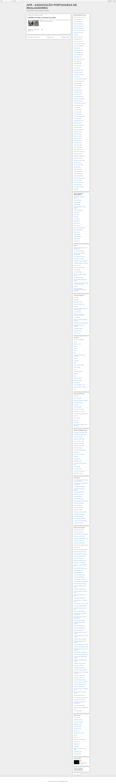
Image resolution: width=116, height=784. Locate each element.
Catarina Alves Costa (78, 30)
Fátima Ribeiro (77, 39)
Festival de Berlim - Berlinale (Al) (81, 534)
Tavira (75, 375)
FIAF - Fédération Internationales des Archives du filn (81, 480)
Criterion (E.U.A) (77, 728)
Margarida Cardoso (78, 125)
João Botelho (76, 63)
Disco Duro (76, 415)
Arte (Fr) (76, 735)
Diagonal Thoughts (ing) (79, 443)
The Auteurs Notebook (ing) (80, 450)
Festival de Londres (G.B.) (79, 675)
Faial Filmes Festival (78, 328)
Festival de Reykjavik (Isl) (79, 577)
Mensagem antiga (65, 37)
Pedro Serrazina (77, 149)
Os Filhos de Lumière (78, 277)
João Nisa (76, 76)
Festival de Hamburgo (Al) (79, 625)
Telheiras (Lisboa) (77, 378)
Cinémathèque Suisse (78, 507)
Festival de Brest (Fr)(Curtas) (80, 639)
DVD (75, 34)
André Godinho (77, 19)
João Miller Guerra (78, 74)
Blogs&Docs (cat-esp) (78, 473)
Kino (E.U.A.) (76, 730)
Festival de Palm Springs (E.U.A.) (81, 697)
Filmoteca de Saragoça (79, 503)
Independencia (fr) (78, 461)
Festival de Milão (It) (78, 572)
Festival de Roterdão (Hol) (79, 542)
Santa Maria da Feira (78, 371)
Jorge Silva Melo (77, 96)
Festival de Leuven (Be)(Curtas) (81, 654)
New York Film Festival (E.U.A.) (80, 568)
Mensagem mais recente (33, 37)
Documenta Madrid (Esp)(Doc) (80, 605)
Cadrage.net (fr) (77, 458)
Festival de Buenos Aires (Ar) (80, 553)
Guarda (75, 358)
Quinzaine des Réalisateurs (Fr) (80, 538)
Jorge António (77, 92)
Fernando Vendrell (78, 45)
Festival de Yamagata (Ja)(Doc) (80, 549)
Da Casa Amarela (77, 406)
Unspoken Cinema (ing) (79, 445)
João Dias (76, 67)
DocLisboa (76, 297)
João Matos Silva (77, 72)
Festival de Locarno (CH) (79, 536)
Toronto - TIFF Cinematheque (80, 520)
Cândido (41, 19)
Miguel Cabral (77, 134)
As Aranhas (76, 404)
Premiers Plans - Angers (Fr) (80, 579)
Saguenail (76, 167)
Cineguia (76, 286)
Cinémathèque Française (79, 486)
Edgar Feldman (77, 37)
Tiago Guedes (77, 184)
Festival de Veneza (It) (78, 531)
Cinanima (76, 306)
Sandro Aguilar (77, 171)
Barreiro (75, 346)
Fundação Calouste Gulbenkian (80, 260)
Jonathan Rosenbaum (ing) (80, 434)
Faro (75, 352)
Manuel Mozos (77, 123)
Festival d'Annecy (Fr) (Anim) (80, 583)
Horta (75, 362)
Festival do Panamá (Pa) (79, 686)
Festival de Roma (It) (78, 570)
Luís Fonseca (77, 118)
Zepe (46, 19)
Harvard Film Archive (78, 494)
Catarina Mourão (77, 32)
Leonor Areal (76, 109)
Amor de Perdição (78, 398)
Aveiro (75, 341)
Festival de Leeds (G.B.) (79, 677)
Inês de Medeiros (77, 54)
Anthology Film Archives (79, 492)
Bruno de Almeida (77, 28)
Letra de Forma (77, 417)
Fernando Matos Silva (78, 43)
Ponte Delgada (77, 367)
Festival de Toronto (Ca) (79, 540)
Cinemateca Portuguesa (79, 251)
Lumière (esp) (77, 466)
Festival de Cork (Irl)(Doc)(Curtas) (81, 646)
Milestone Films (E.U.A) (79, 732)
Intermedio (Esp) (77, 753)
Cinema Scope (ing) (78, 436)
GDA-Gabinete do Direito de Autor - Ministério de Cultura (81, 283)
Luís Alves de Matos (78, 116)
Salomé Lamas (77, 169)
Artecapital (76, 422)
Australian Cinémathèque (79, 514)
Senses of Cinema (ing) (79, 441)
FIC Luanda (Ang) (78, 710)
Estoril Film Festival (78, 301)
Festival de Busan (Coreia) (79, 679)
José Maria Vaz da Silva (79, 103)
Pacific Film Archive (78, 496)
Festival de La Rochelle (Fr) (80, 562)
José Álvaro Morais (78, 98)
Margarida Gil (77, 127)
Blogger (66, 781)
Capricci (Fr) (76, 737)
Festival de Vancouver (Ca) (79, 663)
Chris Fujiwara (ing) (78, 447)
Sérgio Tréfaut (77, 173)
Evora (75, 350)
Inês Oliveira (76, 56)
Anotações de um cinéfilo (79, 411)
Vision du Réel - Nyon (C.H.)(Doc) (81, 603)
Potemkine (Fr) (77, 741)
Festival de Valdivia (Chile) (79, 556)
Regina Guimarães (78, 156)
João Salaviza (77, 83)
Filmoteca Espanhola (78, 498)
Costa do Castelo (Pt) (78, 721)
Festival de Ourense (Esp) (79, 705)
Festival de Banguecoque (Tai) (80, 682)
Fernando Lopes (77, 41)
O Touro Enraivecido (78, 402)
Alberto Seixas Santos (78, 17)
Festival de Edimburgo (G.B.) (80, 560)
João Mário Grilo (77, 70)
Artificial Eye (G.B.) (78, 751)
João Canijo (76, 65)
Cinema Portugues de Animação (81, 413)
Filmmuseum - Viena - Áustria (80, 511)
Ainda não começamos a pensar (81, 400)
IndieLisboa (76, 299)
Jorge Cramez (77, 94)
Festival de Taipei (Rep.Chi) (80, 684)
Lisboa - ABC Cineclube (79, 364)
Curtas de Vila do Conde (79, 304)
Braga (75, 348)
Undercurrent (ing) (78, 468)
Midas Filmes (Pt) (77, 724)
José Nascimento (77, 105)
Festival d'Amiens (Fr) (78, 665)
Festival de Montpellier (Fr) (79, 627)
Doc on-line (76, 420)
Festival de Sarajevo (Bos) (79, 574)
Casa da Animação (78, 271)
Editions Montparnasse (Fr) (80, 739)
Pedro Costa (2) (77, 225)
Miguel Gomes (77, 136)
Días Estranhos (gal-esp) (79, 471)
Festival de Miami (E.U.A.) (79, 695)
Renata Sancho (77, 158)
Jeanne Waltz (77, 61)
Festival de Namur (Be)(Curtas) (80, 652)
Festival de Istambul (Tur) (79, 667)
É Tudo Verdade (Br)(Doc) (79, 611)
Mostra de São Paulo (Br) (79, 620)
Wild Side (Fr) (77, 744)
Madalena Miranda (78, 120)
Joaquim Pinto (77, 89)
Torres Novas (77, 382)
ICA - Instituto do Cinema (79, 256)
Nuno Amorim (77, 140)
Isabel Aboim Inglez (78, 59)
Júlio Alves (76, 107)
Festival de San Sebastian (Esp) (81, 545)
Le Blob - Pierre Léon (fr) (79, 454)
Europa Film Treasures (79, 522)
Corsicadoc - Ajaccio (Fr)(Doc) (80, 669)
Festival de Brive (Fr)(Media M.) (80, 581)
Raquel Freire (77, 153)
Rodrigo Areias (77, 162)
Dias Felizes (76, 395)
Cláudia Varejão (77, 202)
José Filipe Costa (77, 100)
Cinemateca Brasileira (78, 516)
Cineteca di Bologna (78, 505)
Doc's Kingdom (77, 317)
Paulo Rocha (76, 142)
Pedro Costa (76, 147)
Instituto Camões (77, 265)
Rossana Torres (77, 164)
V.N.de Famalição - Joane (79, 384)
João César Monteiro (78, 210)
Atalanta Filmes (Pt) (78, 719)
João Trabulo (76, 85)
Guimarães (76, 360)
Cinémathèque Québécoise (80, 518)
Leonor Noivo (77, 111)
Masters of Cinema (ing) (79, 439)
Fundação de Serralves (79, 258)
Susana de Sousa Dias (79, 178)
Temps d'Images (77, 311)
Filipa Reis (76, 48)
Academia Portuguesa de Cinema (81, 263)
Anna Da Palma (77, 21)
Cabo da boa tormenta (79, 409)
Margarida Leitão (77, 129)
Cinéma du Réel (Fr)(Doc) (79, 598)
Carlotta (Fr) (76, 746)
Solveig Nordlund (77, 175)
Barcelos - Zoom (77, 344)
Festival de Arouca (78, 330)
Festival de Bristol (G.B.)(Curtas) (81, 644)
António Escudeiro (78, 23)
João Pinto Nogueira (78, 81)
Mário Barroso (77, 131)
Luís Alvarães (77, 114)
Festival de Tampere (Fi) (79, 630)
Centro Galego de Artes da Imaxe (81, 500)
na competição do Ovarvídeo (54, 19)
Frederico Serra (77, 50)
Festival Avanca (77, 332)
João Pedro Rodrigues (78, 78)
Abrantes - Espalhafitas (79, 339)
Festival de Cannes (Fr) (79, 529)
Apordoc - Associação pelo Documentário (79, 254)
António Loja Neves (78, 26)
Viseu (75, 389)
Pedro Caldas (77, 145)
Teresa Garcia (77, 180)
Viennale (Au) (77, 547)
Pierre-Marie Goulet (78, 151)
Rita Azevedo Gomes (78, 160)
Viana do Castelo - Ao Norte (80, 387)
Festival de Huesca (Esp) (79, 699)
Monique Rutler (77, 138)
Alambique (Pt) (77, 717)
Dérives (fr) (76, 456)
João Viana (76, 87)
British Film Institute (78, 509)
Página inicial (50, 37)
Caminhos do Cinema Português (81, 322)
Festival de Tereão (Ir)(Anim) (80, 589)
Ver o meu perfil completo (83, 763)
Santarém (76, 373)
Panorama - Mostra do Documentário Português (79, 315)
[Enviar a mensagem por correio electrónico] (42, 29)
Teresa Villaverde (77, 182)
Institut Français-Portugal (79, 267)
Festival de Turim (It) (78, 558)
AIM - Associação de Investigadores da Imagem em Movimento (80, 289)
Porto (75, 369)
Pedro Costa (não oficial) (79, 227)
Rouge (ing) (76, 452)
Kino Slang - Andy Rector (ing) (80, 432)
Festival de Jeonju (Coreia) (79, 551)
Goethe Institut (77, 269)
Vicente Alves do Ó (78, 186)
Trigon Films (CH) (77, 726)
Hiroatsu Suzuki (77, 52)
